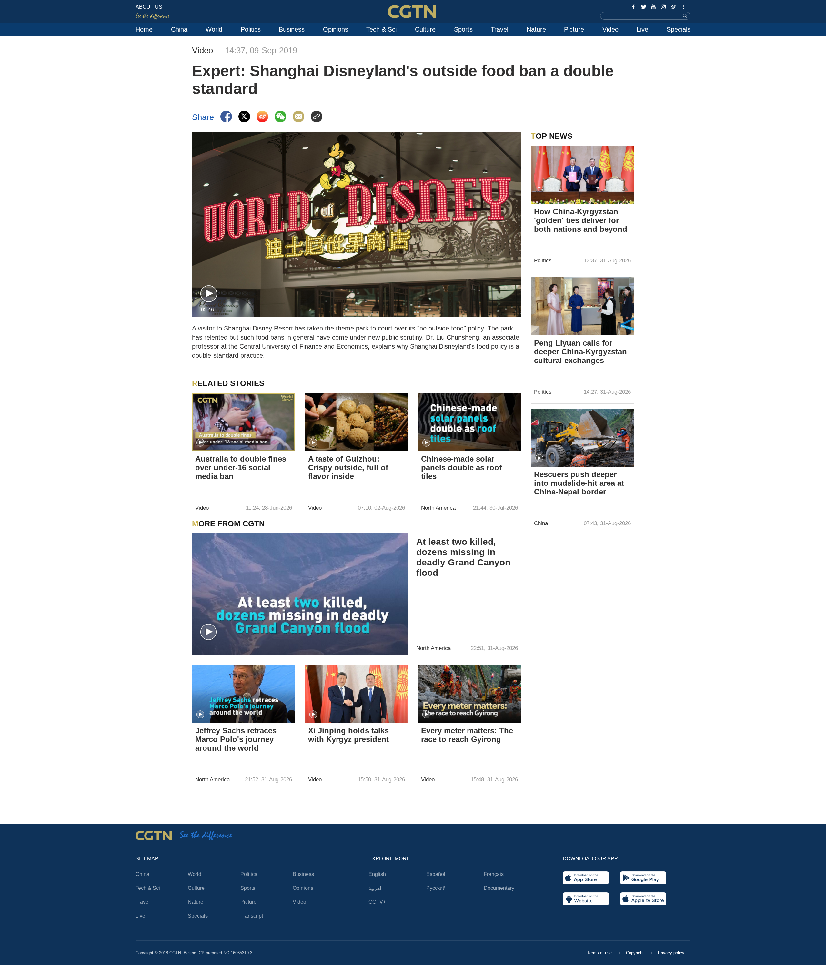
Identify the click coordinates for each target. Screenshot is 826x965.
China (179, 29)
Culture (425, 29)
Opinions (335, 29)
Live (642, 29)
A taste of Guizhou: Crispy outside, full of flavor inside (348, 467)
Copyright (635, 952)
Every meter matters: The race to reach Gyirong (467, 735)
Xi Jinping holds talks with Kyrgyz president (348, 735)
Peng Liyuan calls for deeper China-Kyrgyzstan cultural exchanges (580, 352)
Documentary (499, 888)
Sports (463, 29)
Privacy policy (671, 952)
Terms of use (600, 952)
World (214, 29)
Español (435, 874)
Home (144, 29)
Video (610, 29)
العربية (375, 888)
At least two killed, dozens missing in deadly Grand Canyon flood (463, 557)
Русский (436, 888)
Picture (574, 29)
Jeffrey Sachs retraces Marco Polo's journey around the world (236, 739)
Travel (499, 29)
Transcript (251, 916)
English (377, 874)
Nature (536, 29)
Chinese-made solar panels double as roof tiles (461, 467)
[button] (208, 294)
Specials (678, 29)
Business (292, 29)
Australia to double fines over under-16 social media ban (240, 467)
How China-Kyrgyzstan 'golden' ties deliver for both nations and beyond (580, 220)
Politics (251, 29)
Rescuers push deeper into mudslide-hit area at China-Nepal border (579, 483)
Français (494, 874)
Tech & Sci (381, 29)
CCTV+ (377, 902)
